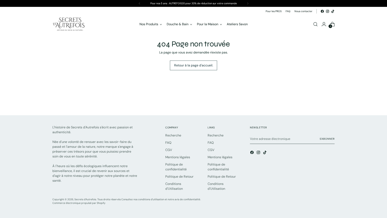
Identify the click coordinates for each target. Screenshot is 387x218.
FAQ (168, 142)
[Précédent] (139, 3)
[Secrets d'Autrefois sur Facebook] (322, 11)
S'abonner (327, 138)
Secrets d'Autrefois (85, 199)
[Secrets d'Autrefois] (68, 24)
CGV (168, 150)
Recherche (173, 135)
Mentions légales (177, 157)
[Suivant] (247, 3)
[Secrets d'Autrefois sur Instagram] (327, 11)
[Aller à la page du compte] (324, 24)
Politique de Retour (179, 176)
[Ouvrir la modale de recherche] (315, 24)
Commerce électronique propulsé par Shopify (78, 203)
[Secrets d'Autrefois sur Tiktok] (333, 11)
